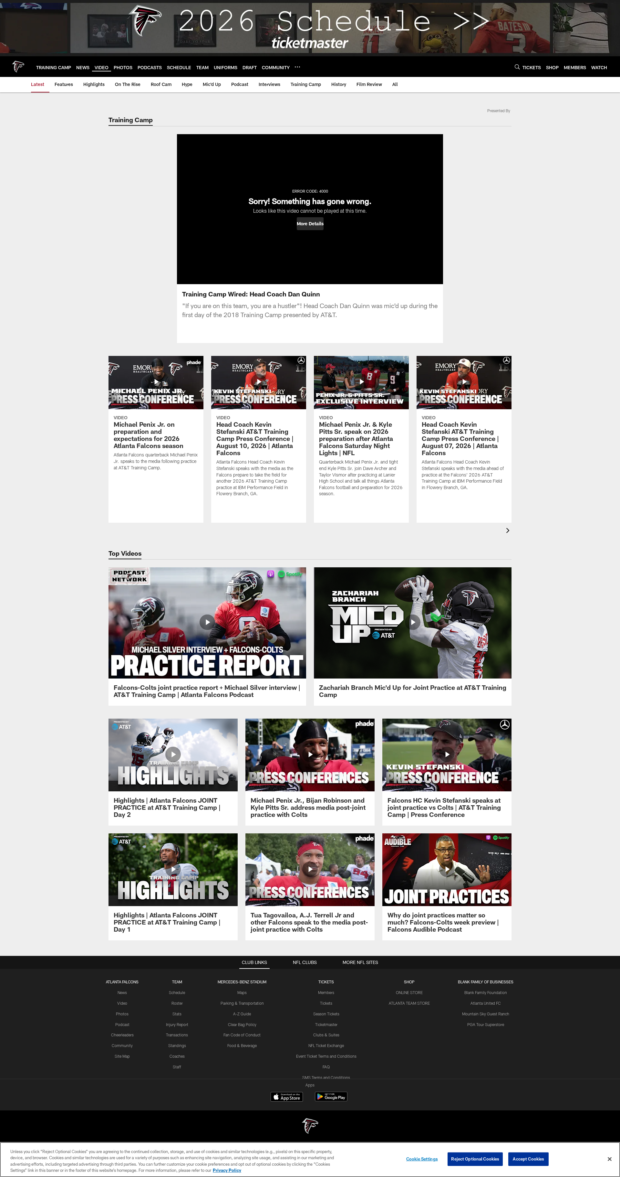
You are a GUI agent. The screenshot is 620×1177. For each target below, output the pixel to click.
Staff (177, 1067)
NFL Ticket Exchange (326, 1045)
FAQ (326, 1067)
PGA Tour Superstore (485, 1024)
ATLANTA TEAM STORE (409, 1003)
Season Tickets (326, 1013)
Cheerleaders (122, 1035)
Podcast (122, 1024)
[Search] (517, 66)
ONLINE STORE (409, 992)
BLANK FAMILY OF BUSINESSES (485, 981)
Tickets (326, 1003)
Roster (177, 1003)
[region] (310, 1159)
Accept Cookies (528, 1158)
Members (326, 992)
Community (122, 1045)
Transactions (177, 1035)
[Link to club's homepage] (18, 66)
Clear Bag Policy (242, 1024)
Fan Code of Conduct (242, 1035)
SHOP (409, 981)
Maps (242, 992)
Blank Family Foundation (485, 992)
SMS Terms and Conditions (326, 1077)
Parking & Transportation (242, 1003)
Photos (122, 1013)
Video (122, 1003)
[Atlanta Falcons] (310, 1127)
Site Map (122, 1056)
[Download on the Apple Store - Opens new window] (287, 1097)
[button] (310, 223)
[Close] (610, 1159)
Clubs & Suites (326, 1035)
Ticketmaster (326, 1024)
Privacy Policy (227, 1170)
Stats (176, 1013)
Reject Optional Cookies (475, 1158)
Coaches (177, 1056)
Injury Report (177, 1024)
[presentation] (509, 531)
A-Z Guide (242, 1013)
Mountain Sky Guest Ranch (485, 1013)
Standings (177, 1045)
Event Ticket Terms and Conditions (326, 1056)
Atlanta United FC (485, 1003)
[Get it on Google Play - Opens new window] (331, 1100)
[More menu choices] (297, 67)
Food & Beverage (242, 1045)
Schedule (177, 992)
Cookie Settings (422, 1158)
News (122, 992)
